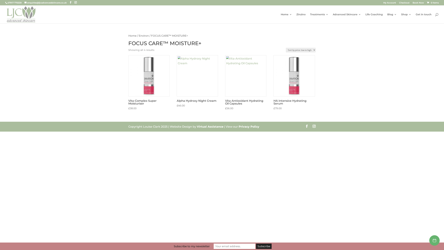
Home (284, 14)
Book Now (418, 3)
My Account (389, 3)
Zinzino (301, 14)
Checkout (404, 3)
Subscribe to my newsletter (192, 246)
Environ (144, 35)
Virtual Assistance (210, 126)
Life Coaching (374, 14)
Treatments (317, 14)
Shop (404, 14)
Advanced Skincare (345, 14)
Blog (390, 14)
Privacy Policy (249, 126)
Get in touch (424, 14)
